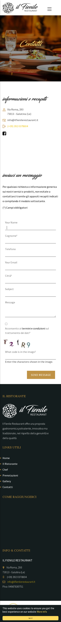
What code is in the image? (20, 352)
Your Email (11, 262)
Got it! (31, 618)
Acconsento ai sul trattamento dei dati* (27, 331)
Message (10, 302)
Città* (8, 275)
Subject (9, 289)
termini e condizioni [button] (33, 328)
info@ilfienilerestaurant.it (21, 581)
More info (42, 611)
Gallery (7, 481)
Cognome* (11, 235)
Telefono (10, 249)
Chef (5, 469)
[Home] (20, 7)
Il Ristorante (10, 463)
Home (25, 50)
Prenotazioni (10, 475)
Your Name (11, 222)
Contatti (8, 487)
